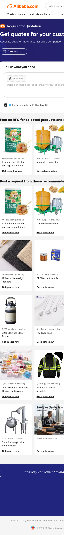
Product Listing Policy (22, 520)
